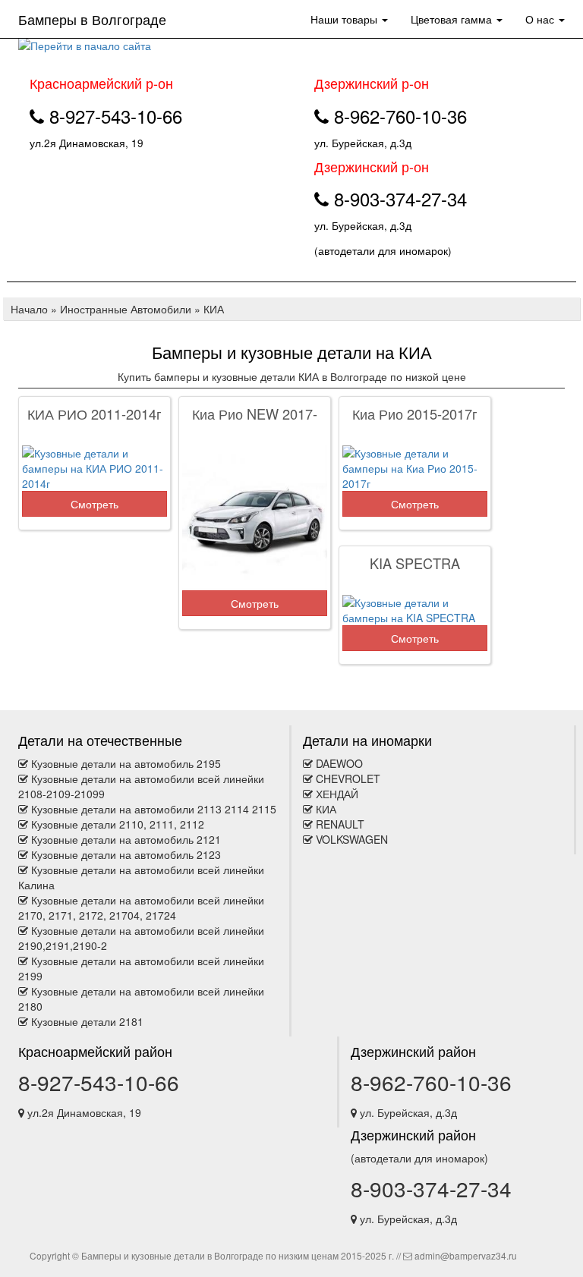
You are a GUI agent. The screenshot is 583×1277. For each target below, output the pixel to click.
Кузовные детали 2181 (87, 1021)
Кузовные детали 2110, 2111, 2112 (117, 824)
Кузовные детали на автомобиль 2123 (126, 854)
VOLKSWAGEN (352, 839)
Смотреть (94, 503)
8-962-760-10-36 (431, 1082)
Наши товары (345, 19)
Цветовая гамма (453, 19)
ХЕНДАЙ (337, 793)
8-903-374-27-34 (431, 1188)
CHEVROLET (348, 778)
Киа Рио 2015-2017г (414, 413)
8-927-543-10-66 (98, 1082)
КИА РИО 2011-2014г (94, 413)
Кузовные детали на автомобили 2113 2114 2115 (153, 808)
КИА (326, 808)
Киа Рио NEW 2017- (254, 413)
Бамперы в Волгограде (92, 19)
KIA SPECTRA (415, 563)
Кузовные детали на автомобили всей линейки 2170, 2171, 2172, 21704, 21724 (141, 907)
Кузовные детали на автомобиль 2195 (126, 763)
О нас (541, 19)
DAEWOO (339, 763)
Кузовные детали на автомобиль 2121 (126, 839)
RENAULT (340, 824)
